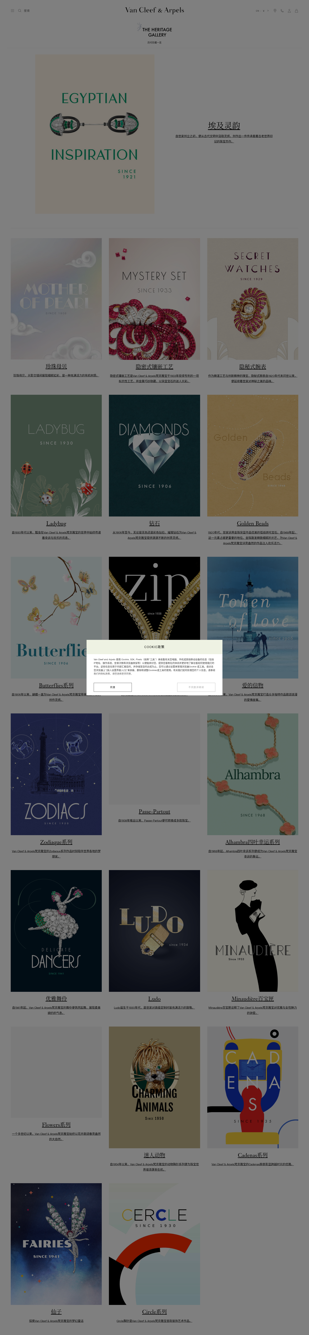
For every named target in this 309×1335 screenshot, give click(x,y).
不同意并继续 (196, 687)
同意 (112, 687)
